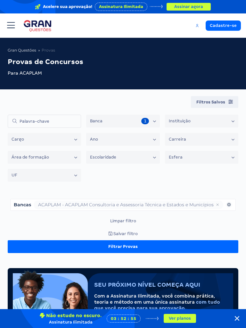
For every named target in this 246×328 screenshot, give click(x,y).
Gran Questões (22, 50)
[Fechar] (237, 318)
